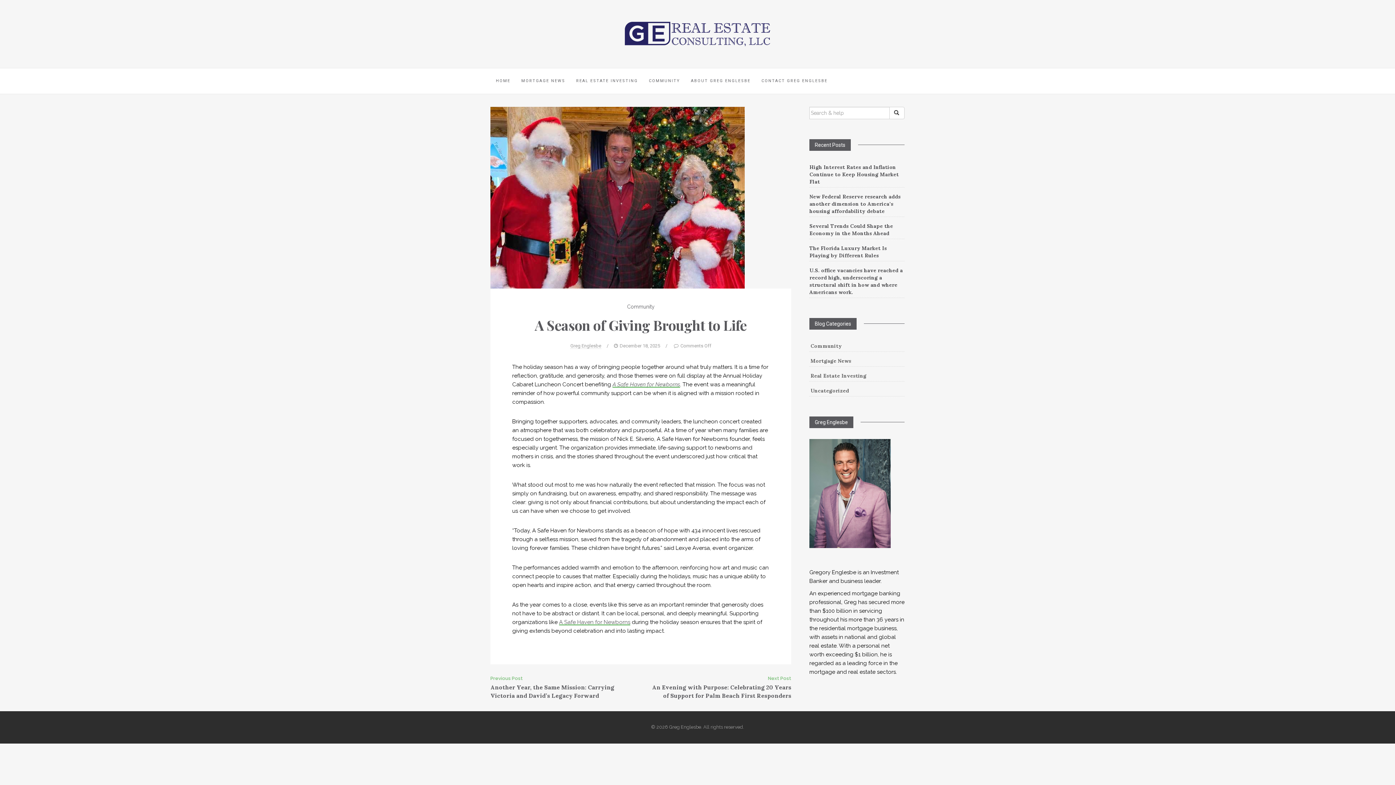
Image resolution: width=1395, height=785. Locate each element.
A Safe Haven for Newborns (646, 384)
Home (503, 80)
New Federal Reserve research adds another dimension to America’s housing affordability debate (855, 203)
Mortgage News (543, 80)
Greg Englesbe (585, 346)
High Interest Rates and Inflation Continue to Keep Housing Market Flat (854, 174)
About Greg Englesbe (721, 80)
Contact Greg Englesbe (794, 80)
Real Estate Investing (607, 80)
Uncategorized (829, 390)
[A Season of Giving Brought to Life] (617, 197)
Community (664, 80)
